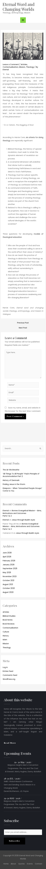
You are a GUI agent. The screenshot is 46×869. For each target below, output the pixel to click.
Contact (38, 864)
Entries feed (8, 671)
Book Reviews (8, 624)
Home (6, 864)
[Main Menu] (23, 20)
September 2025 (10, 568)
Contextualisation (10, 628)
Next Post (23, 328)
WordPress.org (9, 679)
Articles (6, 612)
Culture (6, 632)
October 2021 (8, 580)
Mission (6, 643)
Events (30, 864)
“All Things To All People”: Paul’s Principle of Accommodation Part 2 (21, 475)
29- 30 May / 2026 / (23, 762)
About (13, 864)
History (6, 636)
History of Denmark (11, 480)
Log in (5, 667)
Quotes (21, 864)
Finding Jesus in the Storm (14, 484)
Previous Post (23, 323)
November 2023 (9, 576)
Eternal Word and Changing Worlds (18, 6)
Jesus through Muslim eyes (23, 520)
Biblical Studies (9, 616)
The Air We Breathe (11, 470)
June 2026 (7, 553)
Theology (7, 647)
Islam (5, 639)
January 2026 (8, 564)
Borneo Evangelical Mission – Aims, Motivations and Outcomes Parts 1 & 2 (22, 513)
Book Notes (8, 620)
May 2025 (7, 572)
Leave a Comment (11, 64)
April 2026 (7, 556)
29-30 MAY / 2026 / (12, 798)
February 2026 (9, 560)
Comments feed (10, 675)
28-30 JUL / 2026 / (12, 778)
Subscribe (14, 841)
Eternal (6, 510)
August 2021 (8, 584)
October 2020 (9, 588)
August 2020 (8, 592)
